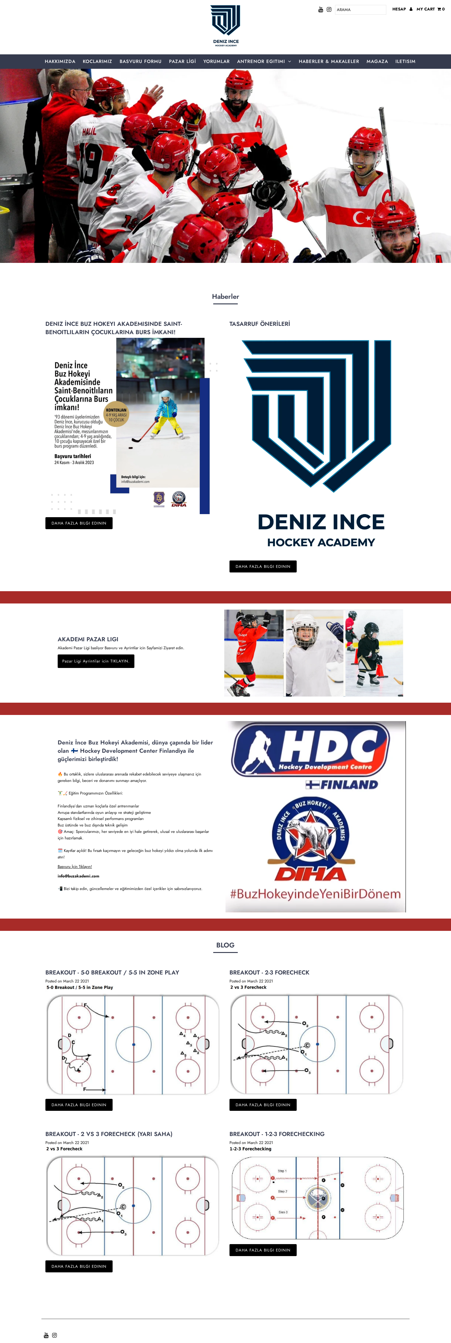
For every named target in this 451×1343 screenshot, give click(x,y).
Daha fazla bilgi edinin (79, 523)
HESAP (399, 9)
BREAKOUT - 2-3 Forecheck (269, 972)
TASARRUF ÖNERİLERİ (259, 324)
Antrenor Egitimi (261, 61)
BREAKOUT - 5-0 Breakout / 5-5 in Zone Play (112, 972)
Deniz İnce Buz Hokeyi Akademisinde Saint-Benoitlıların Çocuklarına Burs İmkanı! (113, 328)
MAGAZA (377, 61)
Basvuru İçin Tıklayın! (75, 866)
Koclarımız (97, 61)
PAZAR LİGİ (182, 61)
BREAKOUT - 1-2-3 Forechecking (277, 1134)
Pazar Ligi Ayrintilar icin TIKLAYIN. (96, 661)
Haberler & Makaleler (329, 61)
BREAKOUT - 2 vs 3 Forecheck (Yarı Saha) (108, 1134)
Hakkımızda (60, 61)
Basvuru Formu (141, 61)
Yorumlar (216, 61)
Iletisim (405, 61)
